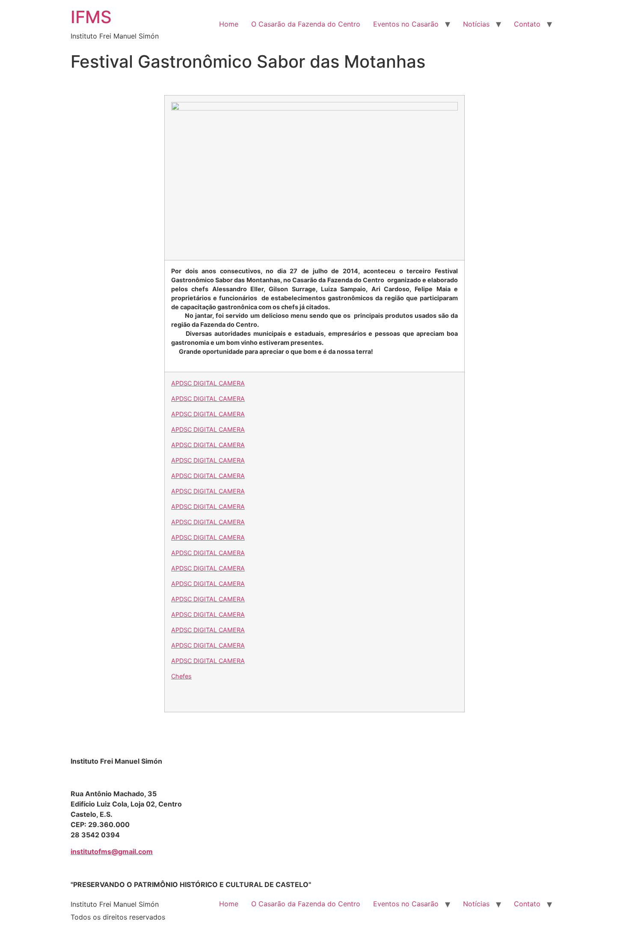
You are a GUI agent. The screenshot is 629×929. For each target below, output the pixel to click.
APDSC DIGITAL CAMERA (208, 383)
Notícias (476, 24)
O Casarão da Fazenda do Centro (305, 24)
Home (228, 24)
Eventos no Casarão (406, 24)
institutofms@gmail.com (112, 851)
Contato (527, 24)
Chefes (181, 676)
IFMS (91, 16)
